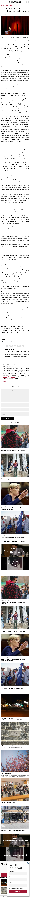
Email (10, 882)
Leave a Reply (19, 360)
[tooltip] (7, 346)
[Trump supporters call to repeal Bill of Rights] (15, 550)
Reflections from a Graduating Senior (12, 746)
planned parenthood (12, 542)
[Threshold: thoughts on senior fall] (15, 563)
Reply (4, 381)
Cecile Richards (9, 540)
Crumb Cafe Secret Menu (8, 802)
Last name (11, 877)
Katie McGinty (21, 540)
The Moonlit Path (6, 773)
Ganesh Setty (13, 14)
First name (12, 871)
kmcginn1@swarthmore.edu (10, 376)
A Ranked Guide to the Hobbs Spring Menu (13, 830)
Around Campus (4, 5)
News (10, 5)
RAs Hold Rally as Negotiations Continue (13, 480)
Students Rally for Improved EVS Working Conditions (13, 451)
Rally (23, 542)
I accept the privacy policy (17, 888)
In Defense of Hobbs (7, 718)
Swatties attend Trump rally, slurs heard (12, 537)
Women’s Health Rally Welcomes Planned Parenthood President (13, 508)
